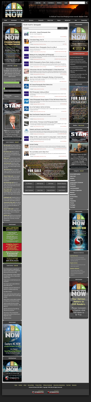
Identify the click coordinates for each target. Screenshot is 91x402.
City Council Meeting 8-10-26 (76, 57)
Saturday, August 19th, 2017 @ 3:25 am (39, 81)
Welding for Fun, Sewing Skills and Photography (42, 54)
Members (59, 2)
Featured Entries (51, 190)
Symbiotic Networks (74, 268)
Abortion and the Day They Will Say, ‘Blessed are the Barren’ (11, 309)
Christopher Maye (63, 118)
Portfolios (29, 187)
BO (44, 2)
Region (59, 20)
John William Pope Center (62, 133)
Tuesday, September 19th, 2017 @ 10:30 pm (39, 66)
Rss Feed (68, 385)
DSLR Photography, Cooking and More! (39, 92)
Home (5, 20)
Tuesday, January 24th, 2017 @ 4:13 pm (39, 111)
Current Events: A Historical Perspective (45, 187)
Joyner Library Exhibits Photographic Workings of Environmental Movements (46, 77)
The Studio (72, 207)
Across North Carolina (75, 174)
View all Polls (17, 96)
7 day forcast (81, 125)
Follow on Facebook (47, 385)
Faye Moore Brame (8, 291)
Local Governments (74, 188)
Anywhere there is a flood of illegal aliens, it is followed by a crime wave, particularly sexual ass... (12, 199)
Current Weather (61, 187)
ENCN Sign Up (40, 183)
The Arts (72, 203)
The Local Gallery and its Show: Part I (39, 152)
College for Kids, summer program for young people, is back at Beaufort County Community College (48, 137)
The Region (72, 205)
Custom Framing (34, 144)
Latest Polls (40, 190)
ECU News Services (63, 81)
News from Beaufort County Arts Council (40, 114)
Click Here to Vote (7, 95)
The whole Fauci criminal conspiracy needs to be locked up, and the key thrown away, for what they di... (12, 160)
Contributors (51, 2)
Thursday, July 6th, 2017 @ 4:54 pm (38, 89)
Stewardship (84, 20)
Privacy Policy (38, 385)
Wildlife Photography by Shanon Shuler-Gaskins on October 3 (45, 62)
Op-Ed (22, 20)
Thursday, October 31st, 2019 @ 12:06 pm (39, 51)
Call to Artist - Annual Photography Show (40, 32)
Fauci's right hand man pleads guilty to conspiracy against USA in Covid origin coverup (12, 295)
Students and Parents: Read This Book (39, 129)
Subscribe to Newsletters (59, 385)
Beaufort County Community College (61, 51)
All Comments (7, 220)
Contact (20, 385)
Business (31, 20)
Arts (76, 20)
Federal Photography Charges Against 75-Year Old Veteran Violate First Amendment (48, 100)
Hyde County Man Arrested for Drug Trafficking (78, 71)
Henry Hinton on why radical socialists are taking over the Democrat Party (12, 300)
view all (15, 65)
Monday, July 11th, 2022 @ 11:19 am (38, 36)
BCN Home (51, 183)
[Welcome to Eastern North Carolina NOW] (14, 9)
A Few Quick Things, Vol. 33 (37, 40)
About (25, 385)
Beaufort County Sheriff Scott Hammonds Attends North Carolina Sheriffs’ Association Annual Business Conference (78, 62)
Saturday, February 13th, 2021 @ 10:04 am (39, 44)
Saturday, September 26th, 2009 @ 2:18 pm (39, 156)
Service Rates (31, 385)
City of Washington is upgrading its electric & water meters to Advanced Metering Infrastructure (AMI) (12, 270)
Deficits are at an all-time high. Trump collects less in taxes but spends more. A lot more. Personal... (12, 217)
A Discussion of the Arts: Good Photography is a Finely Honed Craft (47, 69)
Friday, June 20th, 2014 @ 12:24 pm (38, 126)
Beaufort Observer (62, 183)
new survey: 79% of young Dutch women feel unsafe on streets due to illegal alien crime (12, 314)
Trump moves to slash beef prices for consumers (12, 280)
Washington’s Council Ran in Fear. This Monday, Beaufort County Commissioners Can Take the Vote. (78, 76)
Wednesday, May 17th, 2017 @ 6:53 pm (39, 96)
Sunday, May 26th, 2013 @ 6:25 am (38, 141)
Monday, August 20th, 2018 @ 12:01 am (39, 59)
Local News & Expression (76, 190)
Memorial (72, 192)
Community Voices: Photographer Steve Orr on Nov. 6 (43, 47)
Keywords (74, 385)
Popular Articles (74, 263)
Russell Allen (64, 111)
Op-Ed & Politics (74, 196)
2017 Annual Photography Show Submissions (41, 84)
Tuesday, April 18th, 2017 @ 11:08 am (39, 104)
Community (40, 20)
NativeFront (67, 20)
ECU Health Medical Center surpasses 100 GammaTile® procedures (78, 67)
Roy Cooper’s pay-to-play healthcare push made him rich (12, 284)
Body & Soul (50, 20)
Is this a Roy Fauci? (12, 189)
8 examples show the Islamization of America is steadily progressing (12, 288)
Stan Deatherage (64, 36)
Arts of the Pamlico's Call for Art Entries (40, 107)
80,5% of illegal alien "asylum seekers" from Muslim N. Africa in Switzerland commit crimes (12, 276)
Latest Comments (29, 190)
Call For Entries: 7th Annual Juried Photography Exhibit (44, 122)
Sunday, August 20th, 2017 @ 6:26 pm (39, 74)
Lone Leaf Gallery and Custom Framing (60, 148)
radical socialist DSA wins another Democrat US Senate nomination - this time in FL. (12, 305)
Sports (71, 198)
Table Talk (38, 2)
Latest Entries (62, 190)
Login (66, 2)
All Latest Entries (7, 318)
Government (14, 20)
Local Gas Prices (74, 256)
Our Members (29, 183)
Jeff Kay (65, 44)
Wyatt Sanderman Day (63, 156)
